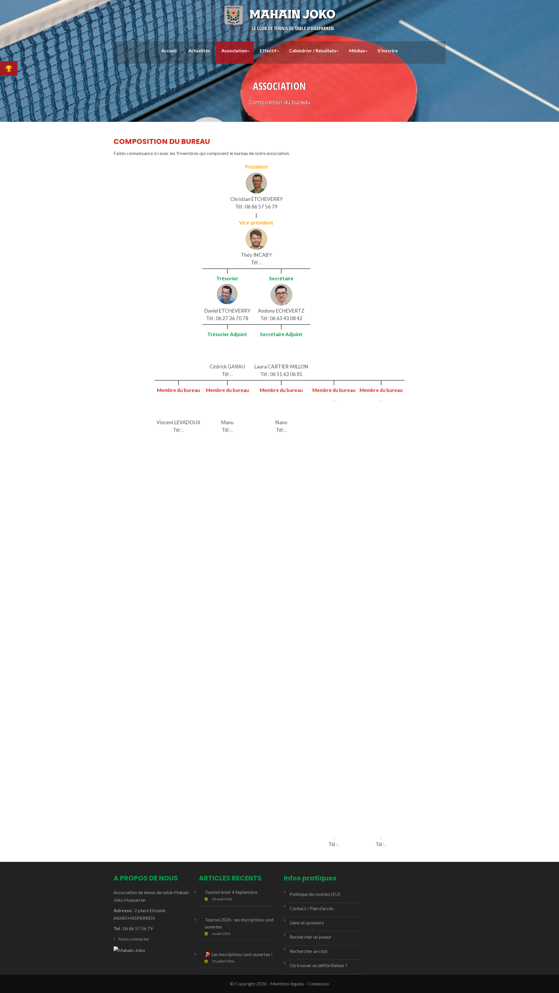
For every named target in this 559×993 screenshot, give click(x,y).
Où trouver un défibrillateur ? (318, 965)
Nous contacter (133, 939)
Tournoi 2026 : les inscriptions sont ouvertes (239, 923)
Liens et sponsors (307, 922)
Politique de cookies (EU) (315, 894)
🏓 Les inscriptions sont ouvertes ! (239, 954)
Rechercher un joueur (310, 936)
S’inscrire (388, 50)
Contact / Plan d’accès (312, 908)
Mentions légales (287, 983)
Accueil (169, 50)
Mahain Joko (292, 14)
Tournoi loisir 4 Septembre (231, 892)
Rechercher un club (309, 951)
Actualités (199, 50)
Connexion (318, 983)
